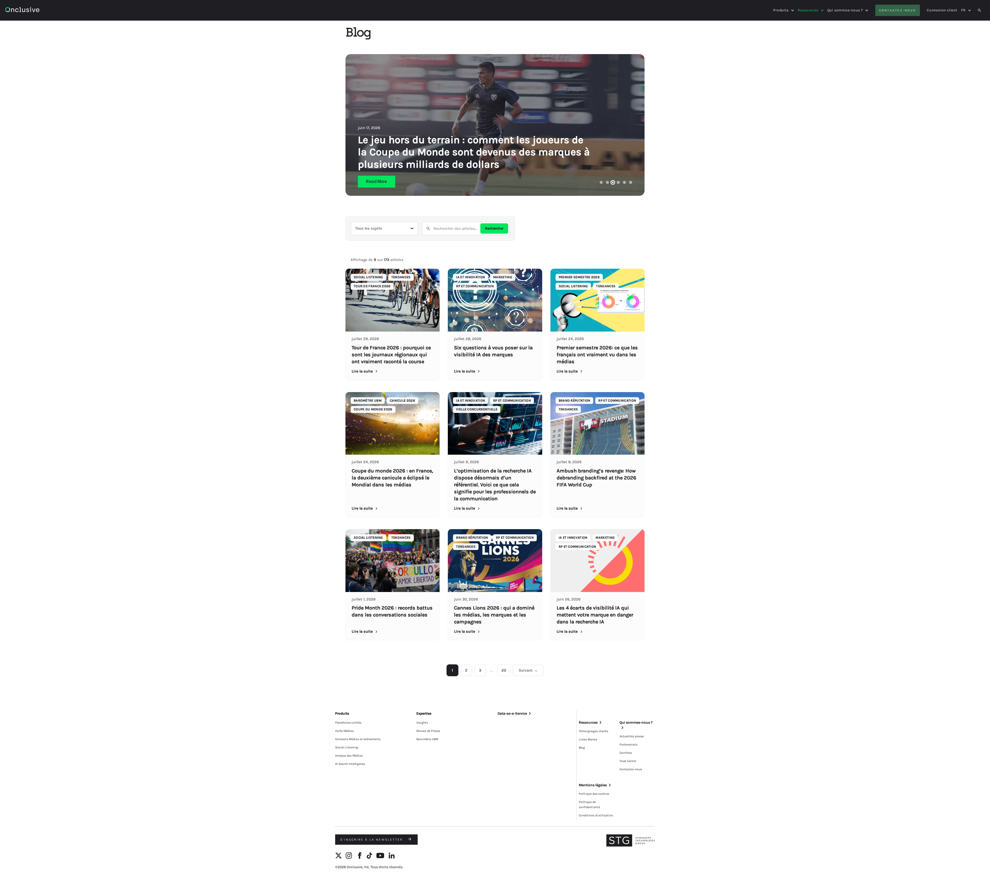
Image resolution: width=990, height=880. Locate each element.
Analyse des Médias (349, 755)
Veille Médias (344, 731)
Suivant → (528, 670)
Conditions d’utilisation (596, 815)
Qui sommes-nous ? (845, 10)
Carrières (626, 753)
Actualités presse (632, 736)
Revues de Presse (428, 731)
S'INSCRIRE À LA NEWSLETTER (372, 839)
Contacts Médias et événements (358, 739)
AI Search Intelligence (350, 764)
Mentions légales (593, 785)
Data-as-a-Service (512, 713)
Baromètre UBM (427, 739)
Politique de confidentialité (589, 804)
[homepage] (36, 10)
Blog (582, 747)
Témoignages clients (593, 731)
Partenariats (628, 744)
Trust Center (628, 761)
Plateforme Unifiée (348, 722)
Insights (422, 722)
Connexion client (942, 10)
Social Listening (346, 747)
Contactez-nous (897, 10)
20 (503, 670)
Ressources (808, 10)
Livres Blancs (588, 739)
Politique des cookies (594, 794)
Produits (780, 10)
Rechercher (494, 228)
